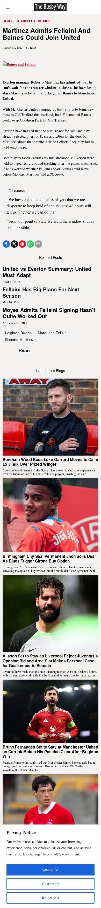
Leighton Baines (18, 332)
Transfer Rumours (33, 21)
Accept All (50, 869)
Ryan (33, 47)
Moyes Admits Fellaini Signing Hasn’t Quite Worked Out (49, 313)
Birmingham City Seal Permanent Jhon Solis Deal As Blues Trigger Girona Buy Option (49, 559)
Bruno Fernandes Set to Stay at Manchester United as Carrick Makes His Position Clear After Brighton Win (50, 752)
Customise (50, 883)
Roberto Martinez (19, 339)
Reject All (50, 897)
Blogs (8, 21)
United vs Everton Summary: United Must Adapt (47, 272)
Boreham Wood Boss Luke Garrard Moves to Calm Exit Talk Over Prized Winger (50, 462)
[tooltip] (6, 244)
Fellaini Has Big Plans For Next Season (41, 292)
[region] (50, 866)
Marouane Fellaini (52, 332)
